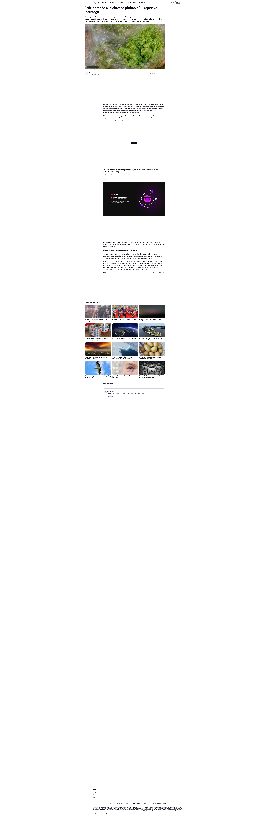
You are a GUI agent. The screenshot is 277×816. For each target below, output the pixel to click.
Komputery (95, 794)
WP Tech (112, 2)
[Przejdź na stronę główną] (94, 3)
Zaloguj (178, 2)
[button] (172, 2)
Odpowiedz (110, 396)
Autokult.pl (142, 2)
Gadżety (94, 792)
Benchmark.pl (120, 2)
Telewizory (95, 797)
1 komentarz (154, 73)
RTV (93, 791)
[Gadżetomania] (103, 2)
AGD (94, 796)
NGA (90, 73)
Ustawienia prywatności (160, 803)
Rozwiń (133, 142)
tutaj (120, 813)
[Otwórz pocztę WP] (168, 2)
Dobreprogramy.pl (132, 2)
